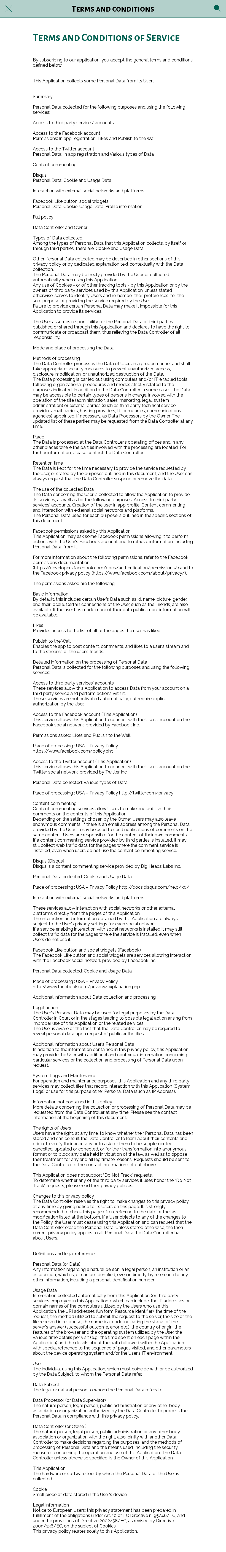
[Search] (217, 8)
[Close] (9, 9)
